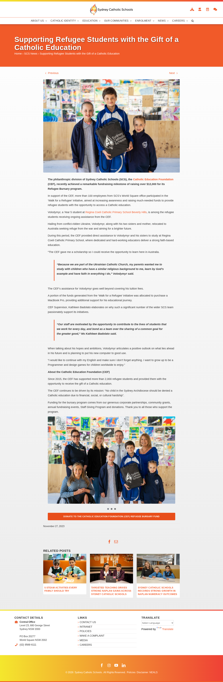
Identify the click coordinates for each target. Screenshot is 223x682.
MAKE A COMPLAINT (92, 635)
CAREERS (86, 644)
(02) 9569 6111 (28, 644)
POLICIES (85, 631)
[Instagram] (109, 665)
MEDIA (84, 640)
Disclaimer (143, 672)
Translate (167, 629)
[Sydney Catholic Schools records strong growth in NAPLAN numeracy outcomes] (158, 555)
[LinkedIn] (123, 665)
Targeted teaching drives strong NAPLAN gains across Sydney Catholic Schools (111, 590)
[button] (192, 20)
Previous (53, 73)
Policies (131, 672)
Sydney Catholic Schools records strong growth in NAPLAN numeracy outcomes (157, 590)
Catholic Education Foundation (153, 179)
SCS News (30, 53)
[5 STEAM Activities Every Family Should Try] (64, 555)
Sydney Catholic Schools (88, 672)
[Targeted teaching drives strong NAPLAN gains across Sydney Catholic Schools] (111, 555)
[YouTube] (116, 665)
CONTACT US (88, 622)
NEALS (153, 672)
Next (172, 73)
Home (18, 53)
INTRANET (86, 626)
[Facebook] (102, 665)
